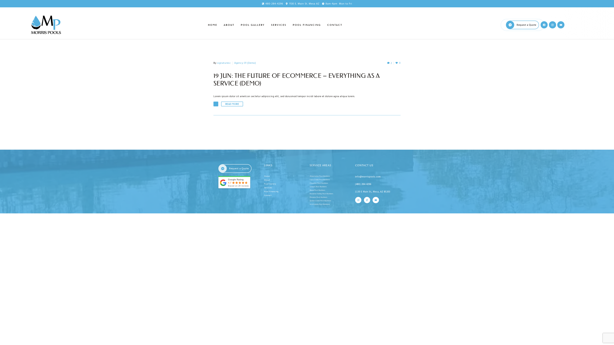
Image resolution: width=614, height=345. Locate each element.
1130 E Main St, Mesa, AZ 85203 (372, 191)
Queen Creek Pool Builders (320, 201)
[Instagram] (552, 24)
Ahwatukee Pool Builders (320, 176)
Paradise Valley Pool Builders (321, 194)
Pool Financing (307, 24)
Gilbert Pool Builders (318, 187)
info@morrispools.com (368, 176)
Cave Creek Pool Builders (320, 180)
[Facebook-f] (367, 200)
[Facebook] (544, 24)
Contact (334, 24)
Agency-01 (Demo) (245, 63)
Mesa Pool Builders (317, 190)
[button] (215, 104)
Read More (232, 104)
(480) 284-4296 (363, 184)
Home (212, 24)
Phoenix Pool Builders (318, 197)
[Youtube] (560, 24)
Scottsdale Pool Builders (320, 204)
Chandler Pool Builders (319, 183)
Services (278, 24)
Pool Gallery (253, 24)
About (229, 24)
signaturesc (224, 63)
